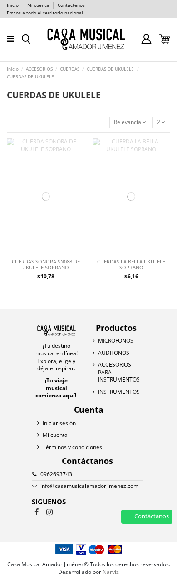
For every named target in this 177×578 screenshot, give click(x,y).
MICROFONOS (115, 340)
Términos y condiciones (72, 447)
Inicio (13, 5)
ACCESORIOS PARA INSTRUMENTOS (119, 372)
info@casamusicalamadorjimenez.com (89, 486)
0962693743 (56, 474)
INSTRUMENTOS (119, 392)
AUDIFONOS (113, 353)
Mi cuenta (38, 5)
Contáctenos (71, 5)
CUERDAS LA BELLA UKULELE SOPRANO (131, 264)
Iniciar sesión (59, 423)
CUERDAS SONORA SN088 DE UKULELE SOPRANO (46, 264)
